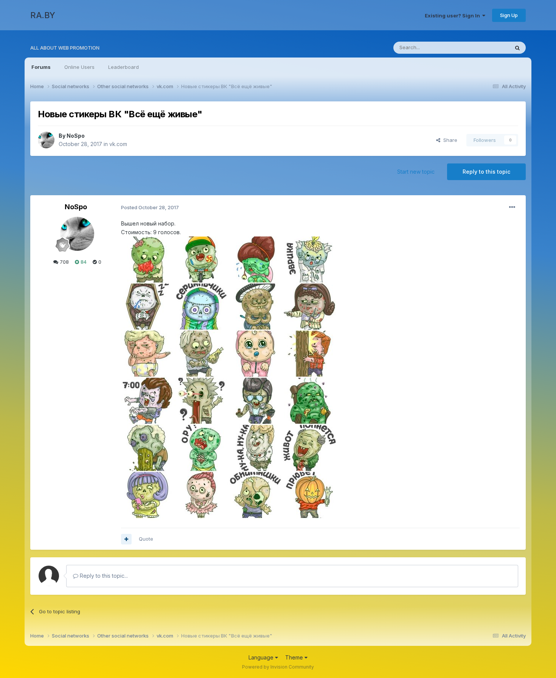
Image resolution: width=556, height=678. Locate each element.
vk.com (118, 144)
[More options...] (512, 207)
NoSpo (76, 135)
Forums (41, 67)
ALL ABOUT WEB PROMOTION (64, 48)
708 (63, 262)
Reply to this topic (486, 171)
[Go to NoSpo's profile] (46, 140)
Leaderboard (123, 67)
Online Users (79, 67)
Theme (294, 657)
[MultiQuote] (126, 539)
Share (448, 140)
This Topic (487, 47)
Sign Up (509, 15)
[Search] (517, 48)
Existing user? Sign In (453, 15)
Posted (150, 207)
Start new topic (416, 171)
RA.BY (42, 15)
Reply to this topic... (103, 575)
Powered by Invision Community (278, 667)
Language (261, 657)
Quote (146, 539)
